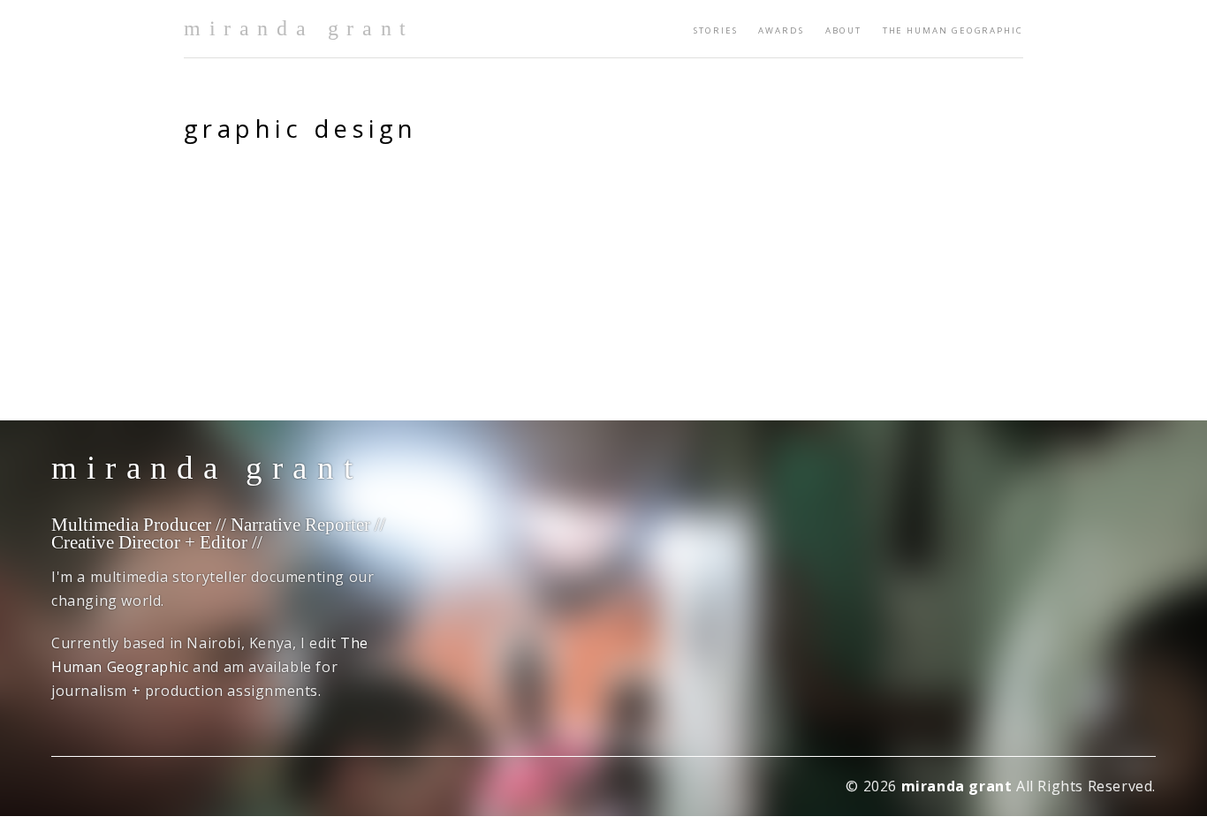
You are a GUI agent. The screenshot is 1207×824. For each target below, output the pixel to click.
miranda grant (299, 28)
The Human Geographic (953, 30)
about (843, 30)
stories (715, 30)
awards (781, 30)
